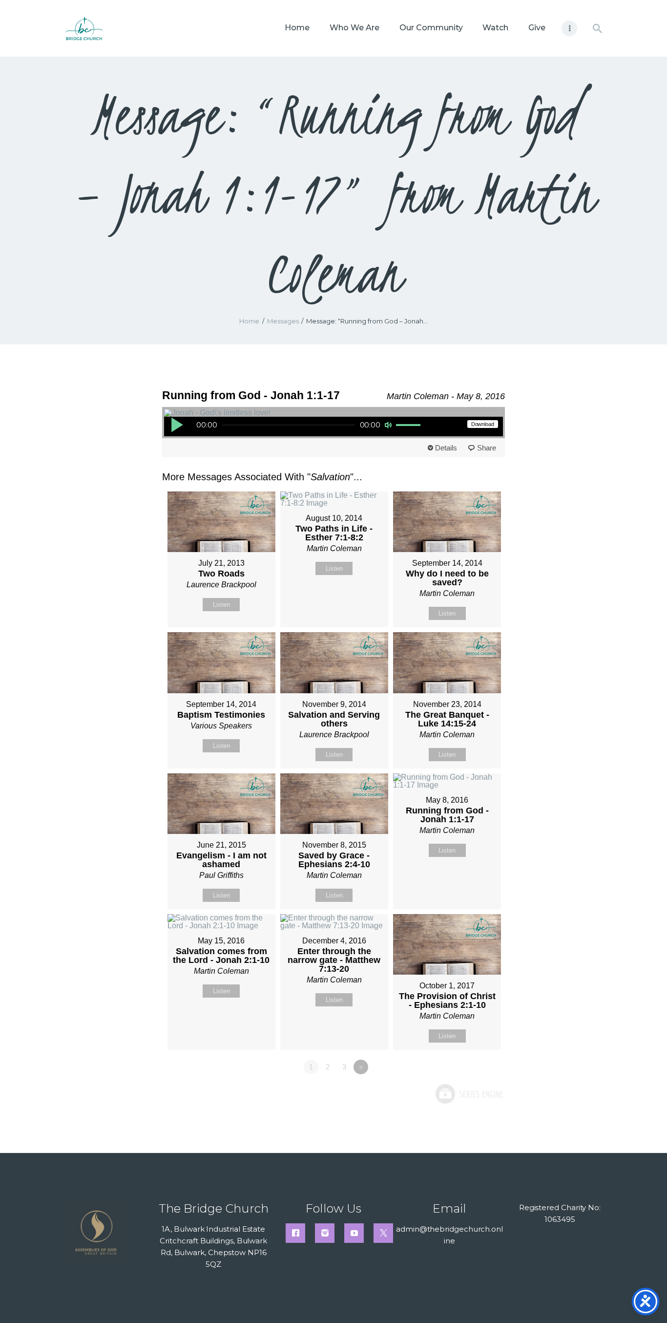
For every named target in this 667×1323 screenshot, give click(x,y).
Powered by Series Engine (469, 1094)
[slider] (409, 425)
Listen (221, 604)
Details (446, 448)
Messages (283, 321)
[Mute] (388, 425)
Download (482, 424)
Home (249, 321)
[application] (296, 426)
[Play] (177, 424)
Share (486, 448)
